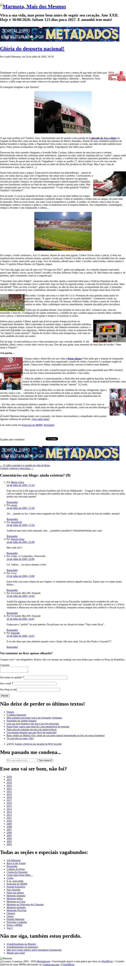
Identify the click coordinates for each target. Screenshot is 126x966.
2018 (9, 797)
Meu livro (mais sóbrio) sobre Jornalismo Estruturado (34, 950)
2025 (9, 779)
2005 (9, 835)
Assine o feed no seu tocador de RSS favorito (38, 744)
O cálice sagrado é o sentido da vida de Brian (25, 465)
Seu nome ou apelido (11, 677)
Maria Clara (17, 482)
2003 (9, 841)
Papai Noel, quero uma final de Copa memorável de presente (38, 726)
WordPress (107, 961)
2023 (9, 785)
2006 (9, 832)
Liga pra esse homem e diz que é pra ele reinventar (33, 723)
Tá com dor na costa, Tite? (20, 738)
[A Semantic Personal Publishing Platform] (67, 964)
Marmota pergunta (16, 907)
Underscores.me (50, 964)
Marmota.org (43, 961)
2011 (9, 817)
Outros (10, 916)
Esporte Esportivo (16, 886)
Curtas (10, 878)
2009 (9, 823)
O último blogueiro (16, 714)
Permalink (49, 425)
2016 (9, 803)
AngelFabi (16, 522)
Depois (10, 711)
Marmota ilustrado (16, 895)
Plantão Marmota (15, 919)
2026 (9, 776)
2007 (9, 829)
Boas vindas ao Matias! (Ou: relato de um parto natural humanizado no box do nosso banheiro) (56, 735)
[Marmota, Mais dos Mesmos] (33, 6)
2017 (9, 800)
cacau (14, 505)
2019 (9, 794)
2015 (9, 806)
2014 (9, 809)
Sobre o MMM (14, 925)
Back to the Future (16, 863)
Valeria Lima (17, 539)
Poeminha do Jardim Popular (21, 720)
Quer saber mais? (41, 419)
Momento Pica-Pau (16, 910)
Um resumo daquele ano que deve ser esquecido (31, 732)
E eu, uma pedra (15, 881)
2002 (9, 844)
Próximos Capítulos (17, 922)
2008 (9, 826)
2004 (9, 838)
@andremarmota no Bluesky (21, 944)
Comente (4, 665)
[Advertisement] (38, 63)
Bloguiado (12, 866)
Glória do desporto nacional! (32, 48)
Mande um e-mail (16, 952)
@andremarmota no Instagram (22, 947)
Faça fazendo (13, 889)
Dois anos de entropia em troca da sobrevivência (32, 729)
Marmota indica (15, 898)
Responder (12, 502)
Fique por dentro (15, 892)
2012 (9, 814)
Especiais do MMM (32, 425)
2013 (9, 812)
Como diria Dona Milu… (20, 875)
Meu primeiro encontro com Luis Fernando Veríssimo (34, 717)
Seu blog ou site (8, 689)
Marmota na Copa (16, 901)
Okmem (11, 913)
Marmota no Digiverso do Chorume (25, 904)
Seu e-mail (5, 683)
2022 (9, 788)
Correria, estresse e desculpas (16, 468)
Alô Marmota (14, 860)
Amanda (15, 633)
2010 (9, 820)
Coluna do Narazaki (17, 872)
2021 (9, 791)
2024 (9, 782)
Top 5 (10, 928)
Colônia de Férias (16, 869)
